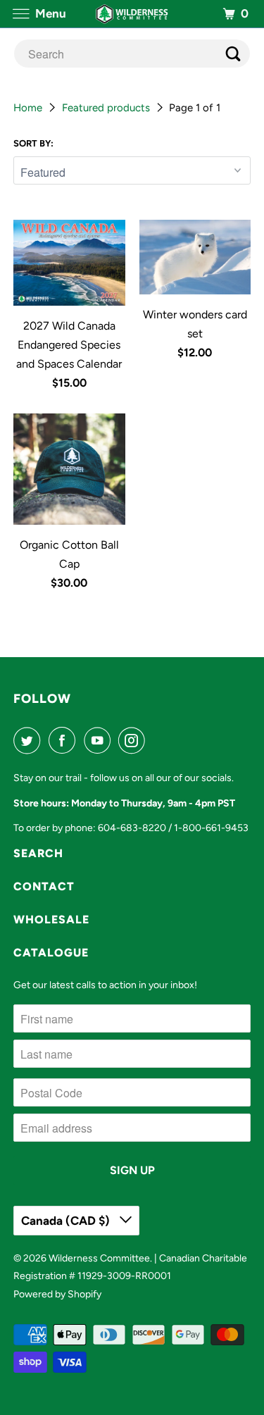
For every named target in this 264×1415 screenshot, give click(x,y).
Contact (44, 886)
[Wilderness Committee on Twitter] (29, 740)
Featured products (107, 107)
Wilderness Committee (99, 1258)
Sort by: (33, 143)
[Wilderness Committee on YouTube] (100, 740)
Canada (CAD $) (67, 1221)
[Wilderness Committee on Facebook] (65, 740)
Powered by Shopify (57, 1294)
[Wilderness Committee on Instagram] (134, 740)
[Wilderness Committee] (132, 13)
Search (38, 853)
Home (29, 107)
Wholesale (51, 919)
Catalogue (51, 952)
